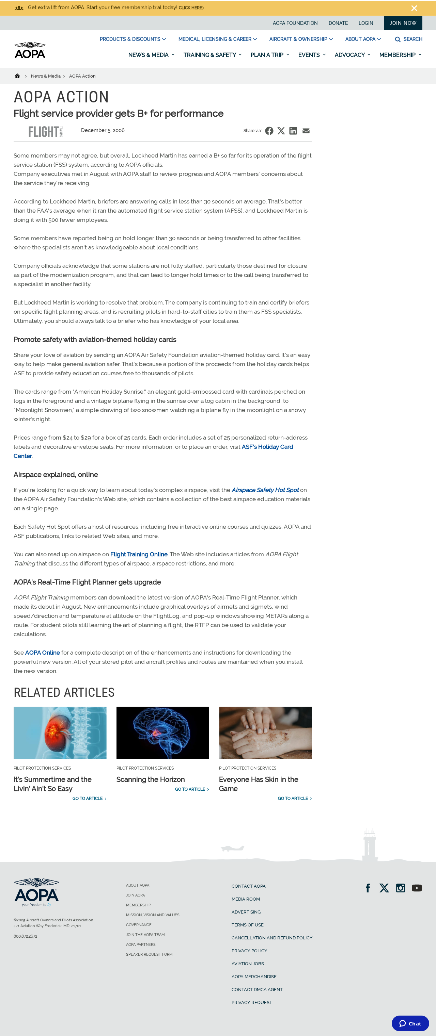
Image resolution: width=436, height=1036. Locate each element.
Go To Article (88, 798)
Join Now (403, 23)
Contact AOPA (249, 886)
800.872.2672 (25, 936)
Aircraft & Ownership (298, 39)
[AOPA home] (30, 56)
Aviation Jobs (248, 963)
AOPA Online (42, 652)
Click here (190, 7)
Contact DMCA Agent (257, 989)
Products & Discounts (130, 39)
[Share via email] (306, 131)
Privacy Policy (249, 950)
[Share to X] (281, 131)
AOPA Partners (141, 944)
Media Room (246, 899)
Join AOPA (135, 895)
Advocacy (350, 55)
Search (412, 39)
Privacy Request (252, 1002)
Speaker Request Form (149, 954)
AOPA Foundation (295, 23)
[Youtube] (416, 889)
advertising (246, 912)
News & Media (149, 55)
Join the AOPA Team (145, 935)
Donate (338, 23)
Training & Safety (210, 55)
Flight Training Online (139, 554)
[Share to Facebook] (269, 131)
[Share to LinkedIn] (293, 131)
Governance (139, 925)
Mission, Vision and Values (153, 915)
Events (309, 55)
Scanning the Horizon (150, 779)
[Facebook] (370, 889)
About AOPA (360, 39)
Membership (398, 55)
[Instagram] (402, 889)
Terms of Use (248, 924)
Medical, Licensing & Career (214, 39)
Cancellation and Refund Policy (272, 937)
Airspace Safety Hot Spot (265, 490)
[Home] (22, 75)
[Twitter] (386, 889)
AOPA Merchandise (254, 976)
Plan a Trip (268, 55)
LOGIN (366, 23)
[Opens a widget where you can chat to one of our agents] (410, 1024)
